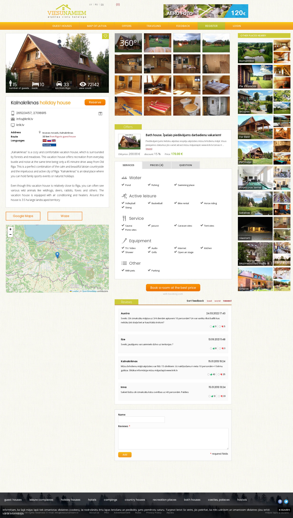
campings (110, 500)
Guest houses (62, 26)
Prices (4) (156, 165)
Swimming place (185, 185)
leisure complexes (41, 500)
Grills (154, 252)
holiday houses (70, 500)
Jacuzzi (155, 225)
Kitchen (208, 248)
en (102, 4)
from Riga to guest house (63, 136)
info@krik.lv (24, 119)
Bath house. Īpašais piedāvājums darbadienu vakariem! (183, 135)
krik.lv (20, 125)
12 (215, 396)
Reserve (95, 102)
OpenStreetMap (89, 291)
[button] (57, 255)
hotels (92, 500)
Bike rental (183, 203)
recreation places (164, 500)
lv (90, 4)
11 (215, 326)
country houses (135, 500)
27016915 (39, 113)
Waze (65, 216)
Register (211, 26)
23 (224, 396)
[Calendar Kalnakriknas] (100, 114)
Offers (126, 26)
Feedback (183, 26)
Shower (129, 252)
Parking (155, 270)
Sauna (128, 225)
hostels (242, 500)
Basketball (156, 203)
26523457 (24, 113)
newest (227, 301)
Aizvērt (285, 509)
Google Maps (23, 216)
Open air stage (185, 252)
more (149, 148)
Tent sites (209, 225)
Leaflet (75, 291)
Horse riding (210, 203)
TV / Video (130, 248)
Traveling (153, 26)
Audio (154, 248)
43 (214, 374)
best (209, 301)
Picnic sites (130, 229)
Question (185, 165)
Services (128, 165)
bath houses (192, 500)
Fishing (155, 185)
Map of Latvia (97, 26)
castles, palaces (219, 500)
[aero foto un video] (205, 11)
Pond (128, 185)
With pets (130, 270)
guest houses (13, 500)
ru (96, 4)
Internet (181, 248)
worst (217, 301)
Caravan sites (184, 225)
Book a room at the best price (173, 288)
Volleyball (130, 203)
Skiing (128, 207)
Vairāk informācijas (13, 513)
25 (224, 374)
